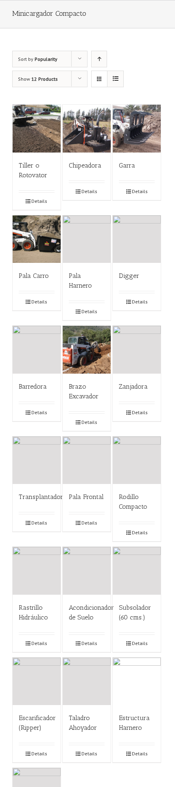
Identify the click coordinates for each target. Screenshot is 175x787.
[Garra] (137, 129)
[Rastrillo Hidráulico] (37, 571)
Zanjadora (133, 386)
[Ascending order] (99, 59)
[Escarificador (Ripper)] (37, 681)
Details (39, 201)
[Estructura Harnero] (137, 681)
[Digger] (137, 239)
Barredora (33, 386)
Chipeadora (85, 165)
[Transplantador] (37, 460)
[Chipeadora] (87, 129)
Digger (129, 276)
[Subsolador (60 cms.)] (137, 571)
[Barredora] (37, 350)
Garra (127, 165)
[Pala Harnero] (87, 239)
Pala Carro (34, 276)
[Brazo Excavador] (87, 350)
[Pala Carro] (37, 239)
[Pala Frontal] (87, 460)
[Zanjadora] (137, 350)
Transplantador (41, 497)
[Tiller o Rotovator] (37, 129)
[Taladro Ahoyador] (87, 681)
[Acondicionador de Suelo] (87, 571)
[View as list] (115, 79)
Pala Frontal (86, 497)
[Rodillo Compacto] (137, 460)
